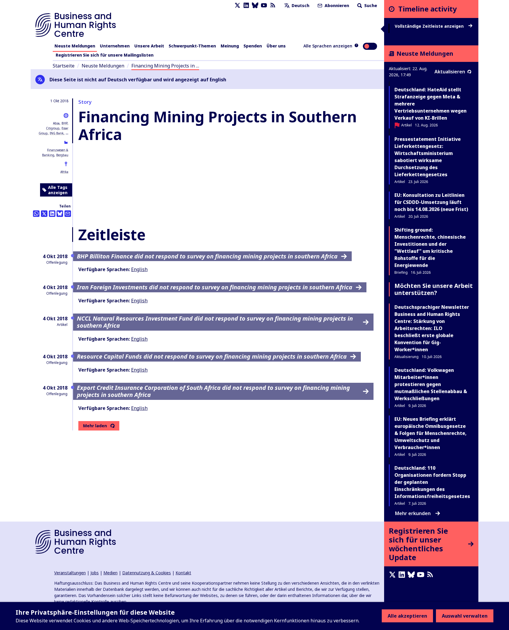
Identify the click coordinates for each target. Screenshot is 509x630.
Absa (56, 123)
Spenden (253, 46)
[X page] (237, 5)
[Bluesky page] (255, 5)
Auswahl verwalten (464, 616)
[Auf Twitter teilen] (44, 213)
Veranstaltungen (70, 572)
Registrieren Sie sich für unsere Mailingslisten (104, 55)
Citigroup (53, 128)
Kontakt (183, 572)
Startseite (64, 65)
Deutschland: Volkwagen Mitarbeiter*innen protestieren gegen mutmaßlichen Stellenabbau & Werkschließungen (430, 384)
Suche (370, 5)
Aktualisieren (449, 71)
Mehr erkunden (413, 513)
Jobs (94, 572)
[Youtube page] (263, 5)
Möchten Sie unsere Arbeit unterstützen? (433, 289)
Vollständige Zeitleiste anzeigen (430, 26)
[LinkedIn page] (246, 5)
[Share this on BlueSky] (60, 213)
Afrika (64, 172)
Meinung (230, 46)
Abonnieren (336, 5)
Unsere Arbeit (149, 46)
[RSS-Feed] (272, 5)
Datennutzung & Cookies (146, 572)
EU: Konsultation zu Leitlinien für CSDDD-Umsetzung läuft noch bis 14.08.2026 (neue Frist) (431, 202)
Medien (110, 572)
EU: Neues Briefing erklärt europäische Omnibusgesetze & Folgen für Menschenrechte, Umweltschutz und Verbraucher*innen (430, 433)
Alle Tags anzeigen (57, 189)
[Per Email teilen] (68, 213)
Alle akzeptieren (407, 616)
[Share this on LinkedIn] (52, 213)
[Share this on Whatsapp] (36, 213)
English (139, 269)
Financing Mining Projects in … (165, 65)
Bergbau (62, 155)
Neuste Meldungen (74, 46)
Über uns (276, 46)
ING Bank (57, 133)
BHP (64, 123)
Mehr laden (95, 425)
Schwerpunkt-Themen (192, 46)
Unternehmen (115, 46)
